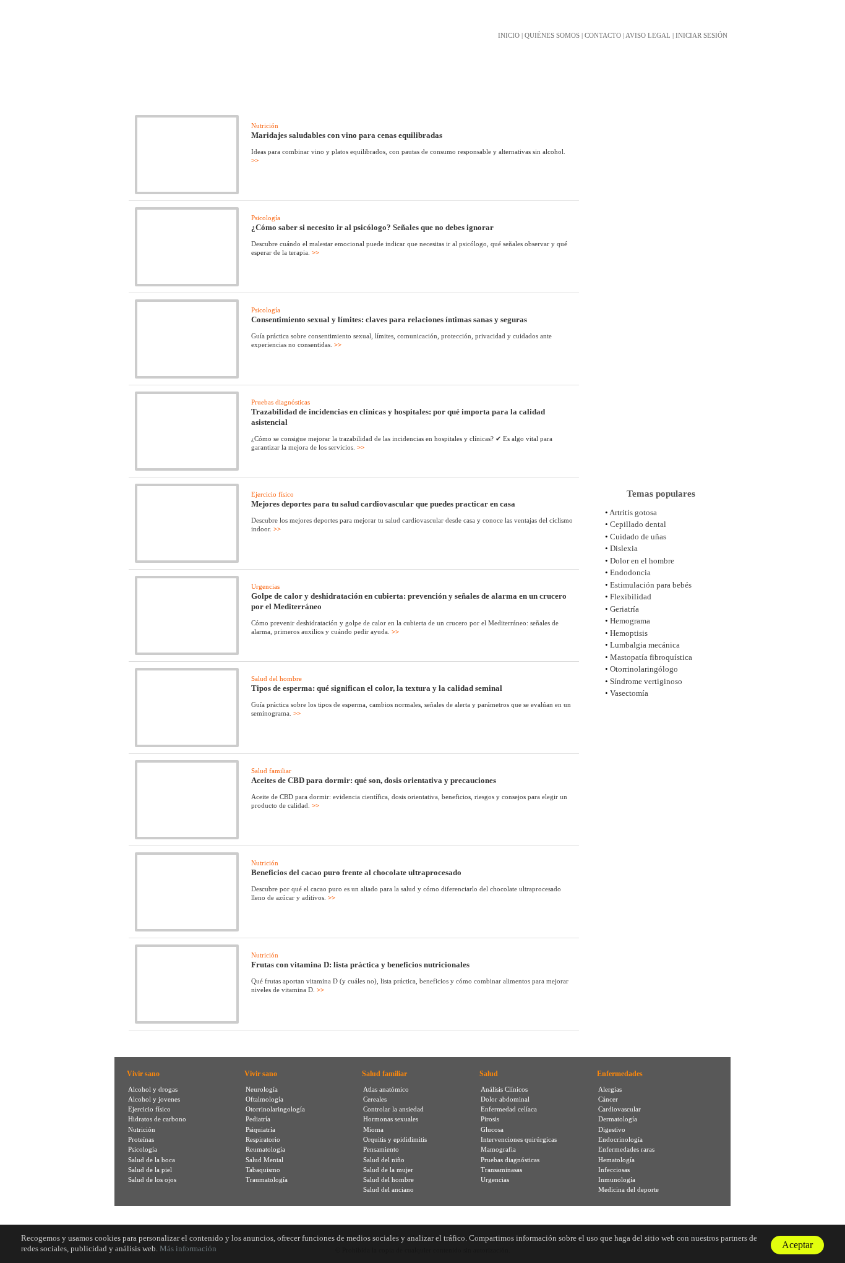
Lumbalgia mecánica (645, 644)
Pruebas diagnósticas (280, 402)
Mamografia (498, 1149)
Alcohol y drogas (153, 1089)
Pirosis (490, 1119)
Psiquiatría (260, 1129)
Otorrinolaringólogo (644, 669)
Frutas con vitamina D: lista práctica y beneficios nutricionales (360, 964)
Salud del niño (384, 1159)
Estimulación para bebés (651, 584)
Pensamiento (381, 1149)
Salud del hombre (276, 678)
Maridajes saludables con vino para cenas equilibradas (346, 135)
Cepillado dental (638, 524)
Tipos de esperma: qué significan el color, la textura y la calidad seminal (376, 688)
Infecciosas (614, 1169)
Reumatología (265, 1149)
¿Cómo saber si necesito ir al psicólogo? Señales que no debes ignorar (372, 227)
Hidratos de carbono (157, 1119)
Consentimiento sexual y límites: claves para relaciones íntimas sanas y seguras (389, 319)
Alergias (610, 1089)
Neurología (262, 1089)
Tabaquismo (263, 1169)
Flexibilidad (630, 596)
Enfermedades (620, 1073)
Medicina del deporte (628, 1189)
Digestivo (611, 1129)
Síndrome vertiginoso (646, 681)
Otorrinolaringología (275, 1109)
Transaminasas (501, 1169)
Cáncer (608, 1099)
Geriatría (624, 609)
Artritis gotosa (633, 512)
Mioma (373, 1129)
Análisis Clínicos (504, 1089)
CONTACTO (603, 35)
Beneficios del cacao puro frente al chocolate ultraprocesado (356, 872)
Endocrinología (620, 1139)
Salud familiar (271, 770)
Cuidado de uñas (638, 536)
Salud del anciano (388, 1189)
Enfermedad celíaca (509, 1109)
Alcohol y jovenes (154, 1099)
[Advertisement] (660, 283)
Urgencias (265, 586)
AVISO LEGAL (648, 35)
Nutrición (264, 125)
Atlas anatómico (386, 1089)
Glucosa (492, 1129)
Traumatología (267, 1179)
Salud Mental (264, 1159)
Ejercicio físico (272, 494)
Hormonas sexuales (390, 1119)
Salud (488, 1073)
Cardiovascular (619, 1109)
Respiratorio (263, 1139)
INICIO (509, 35)
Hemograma (630, 620)
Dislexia (624, 548)
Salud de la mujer (388, 1169)
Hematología (616, 1159)
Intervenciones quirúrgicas (519, 1139)
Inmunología (616, 1179)
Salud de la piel (150, 1169)
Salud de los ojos (152, 1179)
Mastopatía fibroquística (651, 657)
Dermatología (617, 1119)
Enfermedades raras (626, 1149)
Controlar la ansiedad (393, 1109)
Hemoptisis (629, 633)
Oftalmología (264, 1099)
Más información (188, 1248)
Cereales (375, 1099)
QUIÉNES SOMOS (552, 35)
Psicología (265, 217)
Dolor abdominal (505, 1099)
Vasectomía (629, 693)
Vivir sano (143, 1073)
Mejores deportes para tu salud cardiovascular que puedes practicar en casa (383, 503)
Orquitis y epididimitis (395, 1139)
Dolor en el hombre (642, 560)
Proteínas (141, 1139)
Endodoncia (630, 572)
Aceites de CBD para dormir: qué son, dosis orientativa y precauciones (373, 780)
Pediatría (258, 1119)
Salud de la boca (151, 1159)
